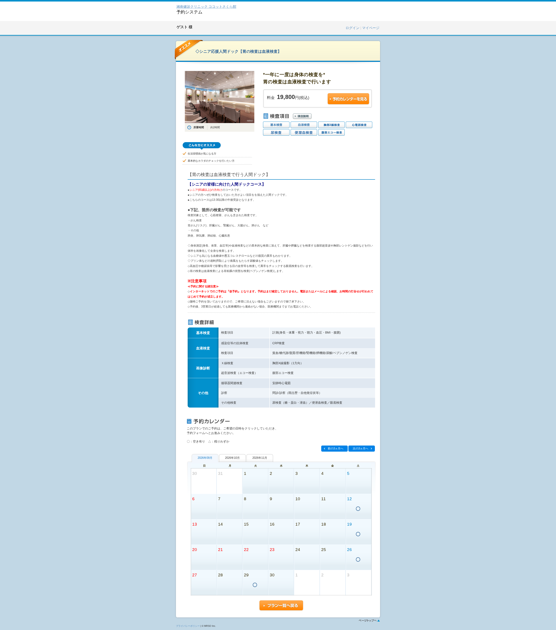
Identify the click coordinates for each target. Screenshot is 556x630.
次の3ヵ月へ (360, 448)
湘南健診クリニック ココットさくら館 (206, 6)
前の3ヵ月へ (335, 448)
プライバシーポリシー (188, 626)
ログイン (352, 28)
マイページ (370, 28)
